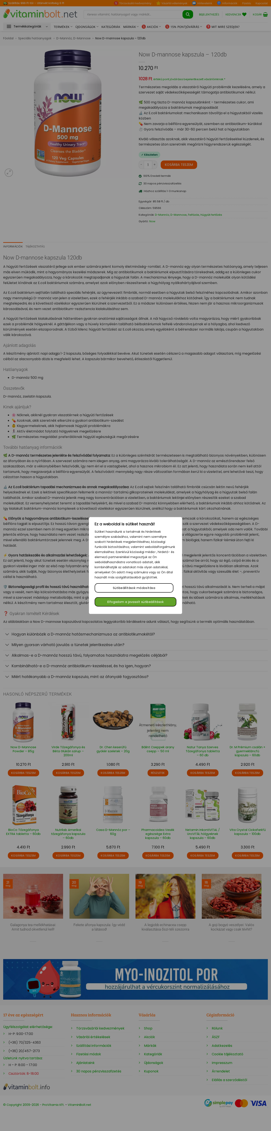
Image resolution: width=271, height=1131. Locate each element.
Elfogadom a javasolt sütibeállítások (135, 602)
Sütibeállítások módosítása (134, 588)
